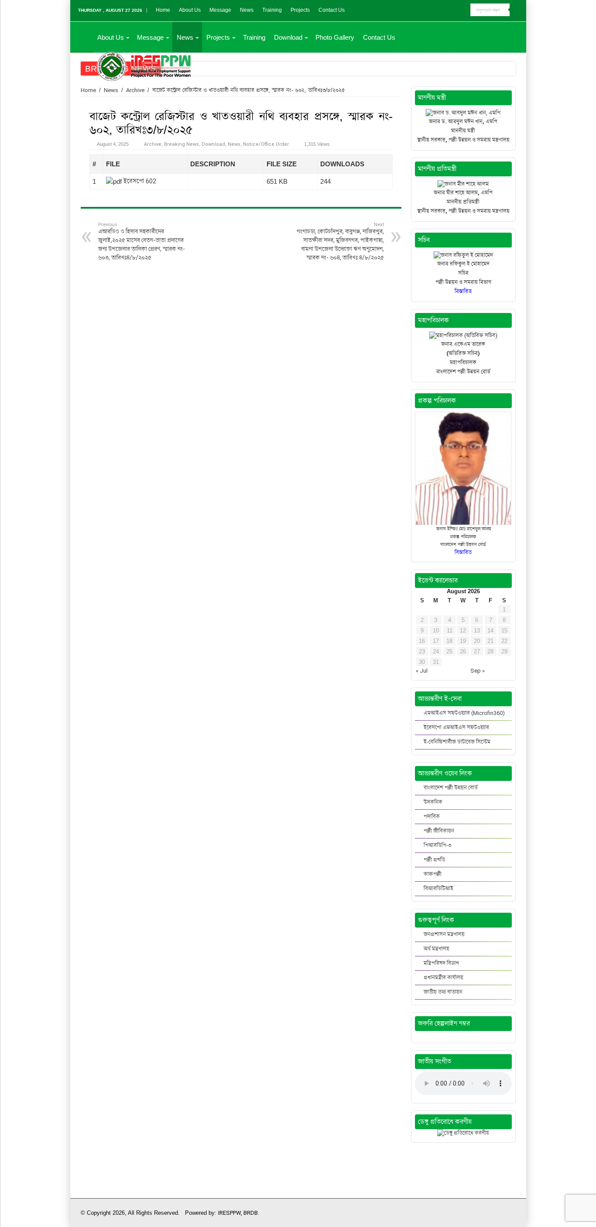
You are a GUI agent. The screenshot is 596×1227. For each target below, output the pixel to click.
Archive (135, 90)
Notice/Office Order (266, 144)
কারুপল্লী (433, 874)
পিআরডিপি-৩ (437, 845)
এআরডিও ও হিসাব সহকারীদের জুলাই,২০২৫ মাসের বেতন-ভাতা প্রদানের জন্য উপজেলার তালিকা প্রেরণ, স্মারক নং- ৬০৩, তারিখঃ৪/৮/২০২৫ (141, 241)
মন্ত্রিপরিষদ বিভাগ (441, 963)
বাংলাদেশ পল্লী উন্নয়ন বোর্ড (451, 787)
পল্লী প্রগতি (434, 859)
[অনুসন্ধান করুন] (516, 10)
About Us (190, 10)
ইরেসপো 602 (139, 181)
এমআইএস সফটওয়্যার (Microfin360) (464, 713)
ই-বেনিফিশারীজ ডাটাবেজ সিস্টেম (457, 742)
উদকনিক (433, 802)
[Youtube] (464, 10)
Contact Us (332, 10)
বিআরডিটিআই (438, 888)
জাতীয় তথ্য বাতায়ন (443, 992)
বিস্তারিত (463, 552)
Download (288, 37)
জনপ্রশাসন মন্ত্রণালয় (444, 934)
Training (272, 10)
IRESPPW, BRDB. (238, 1213)
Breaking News (181, 144)
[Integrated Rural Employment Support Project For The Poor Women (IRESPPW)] (144, 65)
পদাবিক (432, 816)
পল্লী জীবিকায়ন (439, 831)
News (246, 10)
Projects (300, 10)
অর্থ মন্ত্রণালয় (436, 948)
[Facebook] (455, 10)
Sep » (477, 670)
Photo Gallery (334, 37)
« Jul (422, 670)
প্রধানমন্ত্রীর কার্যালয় (443, 977)
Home (163, 10)
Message (220, 10)
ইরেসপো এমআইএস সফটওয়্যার (456, 727)
